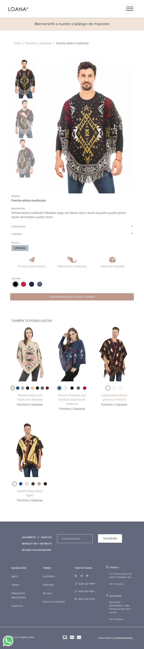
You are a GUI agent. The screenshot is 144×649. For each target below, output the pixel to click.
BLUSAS (47, 593)
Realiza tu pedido (54, 602)
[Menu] (130, 8)
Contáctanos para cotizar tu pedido (72, 296)
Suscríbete (110, 538)
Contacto (17, 606)
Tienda (15, 585)
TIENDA (47, 568)
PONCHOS (48, 585)
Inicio (17, 43)
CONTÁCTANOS (83, 568)
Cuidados (16, 234)
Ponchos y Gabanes (38, 43)
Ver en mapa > (116, 584)
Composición (18, 226)
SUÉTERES (49, 576)
